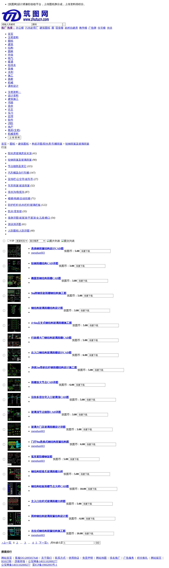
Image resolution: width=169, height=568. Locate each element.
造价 (10, 106)
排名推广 (115, 557)
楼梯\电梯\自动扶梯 (19, 198)
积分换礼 (142, 557)
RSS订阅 (6, 561)
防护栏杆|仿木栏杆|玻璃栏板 (24, 204)
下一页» (43, 542)
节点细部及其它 (17, 166)
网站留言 (156, 557)
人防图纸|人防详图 (19, 230)
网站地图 (101, 557)
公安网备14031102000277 (42, 561)
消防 (10, 123)
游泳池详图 (14, 224)
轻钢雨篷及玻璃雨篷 (77, 143)
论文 (10, 109)
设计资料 (13, 95)
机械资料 (13, 133)
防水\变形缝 (15, 211)
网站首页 (6, 557)
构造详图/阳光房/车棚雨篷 (47, 143)
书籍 (10, 102)
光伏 (109, 27)
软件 (10, 119)
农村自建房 (71, 27)
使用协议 (74, 557)
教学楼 (83, 27)
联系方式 (60, 557)
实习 (10, 112)
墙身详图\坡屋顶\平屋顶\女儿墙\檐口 (29, 217)
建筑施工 (13, 99)
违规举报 (20, 561)
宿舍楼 (59, 27)
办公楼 (20, 27)
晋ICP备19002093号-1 (44, 564)
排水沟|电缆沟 (16, 192)
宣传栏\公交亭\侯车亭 (20, 179)
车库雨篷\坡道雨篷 (19, 185)
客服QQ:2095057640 (26, 557)
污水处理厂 (31, 27)
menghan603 (38, 252)
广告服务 (128, 557)
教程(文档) (14, 130)
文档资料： (14, 92)
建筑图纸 (45, 27)
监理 (10, 116)
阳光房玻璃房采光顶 (20, 153)
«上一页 (6, 542)
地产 (10, 126)
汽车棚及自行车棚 (18, 172)
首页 (4, 143)
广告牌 (92, 27)
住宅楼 (102, 27)
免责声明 (87, 557)
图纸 (12, 143)
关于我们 (46, 557)
